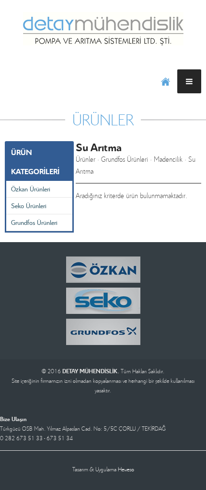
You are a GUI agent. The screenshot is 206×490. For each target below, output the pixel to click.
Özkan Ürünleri (30, 188)
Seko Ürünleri (28, 205)
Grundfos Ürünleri (34, 222)
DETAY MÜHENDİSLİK (103, 28)
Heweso (126, 469)
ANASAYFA (165, 81)
